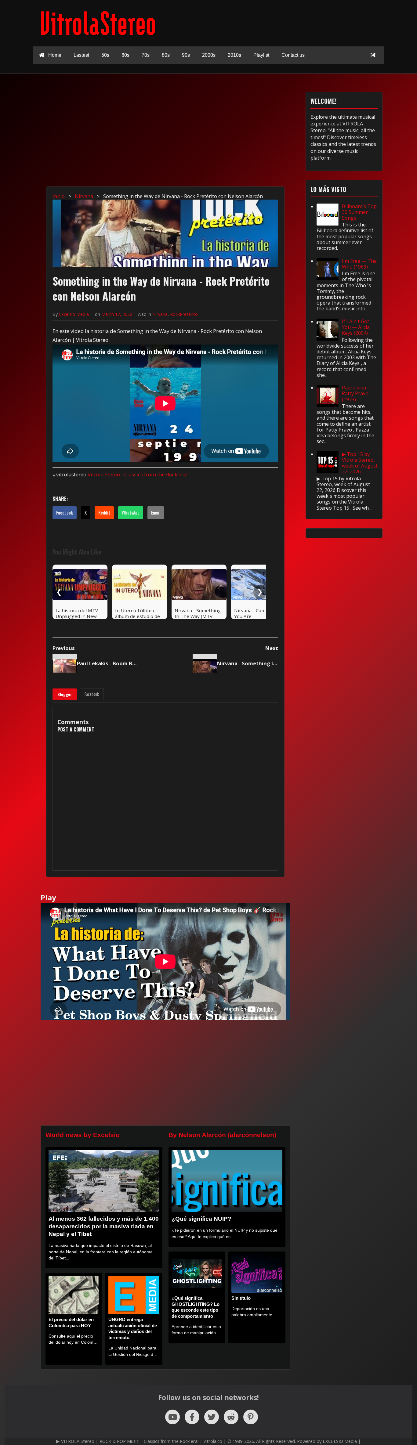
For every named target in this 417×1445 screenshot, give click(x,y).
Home (54, 55)
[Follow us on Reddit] (231, 1417)
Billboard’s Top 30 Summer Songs (359, 212)
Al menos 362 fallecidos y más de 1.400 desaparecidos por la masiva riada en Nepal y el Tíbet (104, 1226)
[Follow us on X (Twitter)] (211, 1417)
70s (146, 55)
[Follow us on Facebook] (192, 1417)
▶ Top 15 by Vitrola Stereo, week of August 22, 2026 (360, 463)
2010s (234, 55)
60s (125, 55)
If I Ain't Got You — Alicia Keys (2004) (356, 327)
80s (166, 55)
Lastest (81, 55)
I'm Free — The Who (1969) (359, 264)
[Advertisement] (212, 134)
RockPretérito (184, 314)
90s (186, 55)
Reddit (104, 512)
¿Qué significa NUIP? (201, 1219)
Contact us (293, 55)
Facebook (64, 512)
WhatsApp (131, 512)
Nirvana (160, 314)
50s (105, 55)
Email (155, 512)
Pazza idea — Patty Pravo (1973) (357, 393)
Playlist (261, 55)
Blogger (64, 694)
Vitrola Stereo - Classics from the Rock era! (137, 474)
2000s (209, 55)
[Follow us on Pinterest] (250, 1417)
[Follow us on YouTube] (172, 1417)
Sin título (241, 1298)
